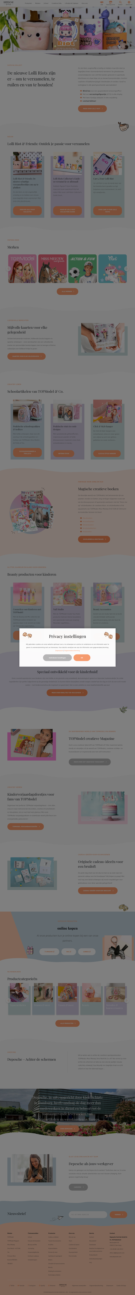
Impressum (59, 650)
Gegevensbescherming (72, 650)
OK (82, 658)
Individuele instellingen (57, 658)
